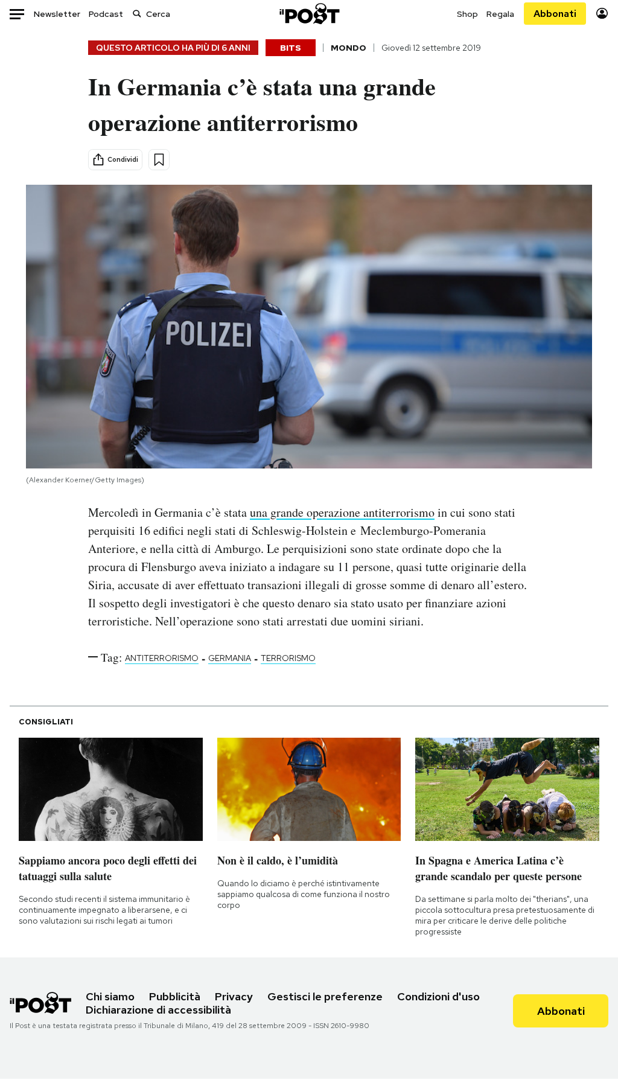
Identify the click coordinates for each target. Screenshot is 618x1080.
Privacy (234, 996)
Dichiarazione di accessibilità (158, 1010)
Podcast (106, 13)
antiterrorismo (162, 658)
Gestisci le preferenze (325, 996)
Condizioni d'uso (438, 996)
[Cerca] (137, 14)
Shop (467, 13)
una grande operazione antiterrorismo (342, 512)
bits (290, 47)
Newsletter (57, 13)
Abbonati (555, 13)
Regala (500, 13)
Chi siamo (110, 996)
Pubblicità (174, 996)
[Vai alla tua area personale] (602, 13)
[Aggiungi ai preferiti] (159, 160)
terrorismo (288, 658)
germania (229, 658)
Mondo (348, 47)
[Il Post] (309, 13)
